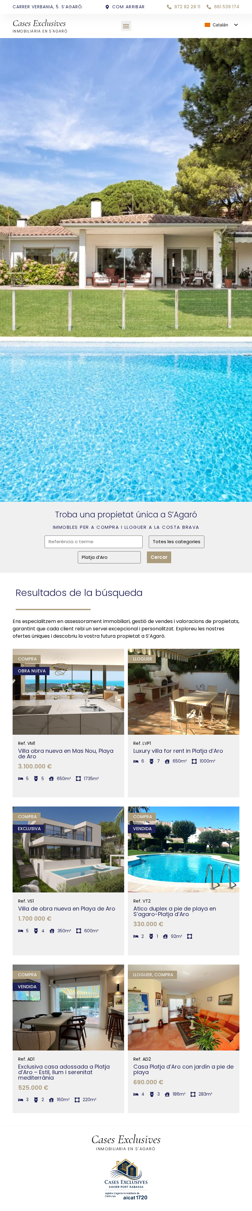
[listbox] (220, 25)
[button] (126, 26)
